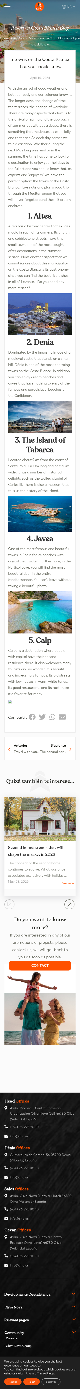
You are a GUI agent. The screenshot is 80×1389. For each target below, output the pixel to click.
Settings (51, 1381)
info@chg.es (19, 1136)
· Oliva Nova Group (18, 1346)
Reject (31, 1381)
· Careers (11, 1338)
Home (4, 38)
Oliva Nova (18, 38)
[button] (32, 717)
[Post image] (40, 819)
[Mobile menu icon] (7, 6)
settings (48, 1373)
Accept (13, 1381)
